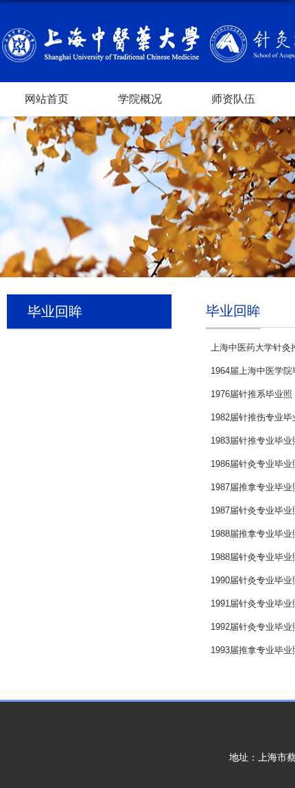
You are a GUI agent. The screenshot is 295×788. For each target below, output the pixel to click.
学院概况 (140, 99)
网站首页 (47, 99)
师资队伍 (233, 99)
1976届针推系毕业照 (251, 394)
